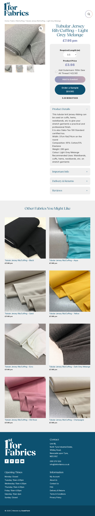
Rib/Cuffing (20, 21)
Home (7, 21)
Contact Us (54, 483)
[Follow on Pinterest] (12, 461)
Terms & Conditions (58, 494)
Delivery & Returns (57, 490)
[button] (41, 28)
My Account (54, 477)
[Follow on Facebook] (7, 461)
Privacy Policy (55, 497)
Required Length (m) (70, 50)
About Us (53, 480)
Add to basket (70, 79)
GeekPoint (25, 511)
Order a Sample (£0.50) (70, 90)
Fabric (12, 21)
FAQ (51, 487)
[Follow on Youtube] (22, 461)
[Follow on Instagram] (17, 461)
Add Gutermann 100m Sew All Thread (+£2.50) (72, 72)
